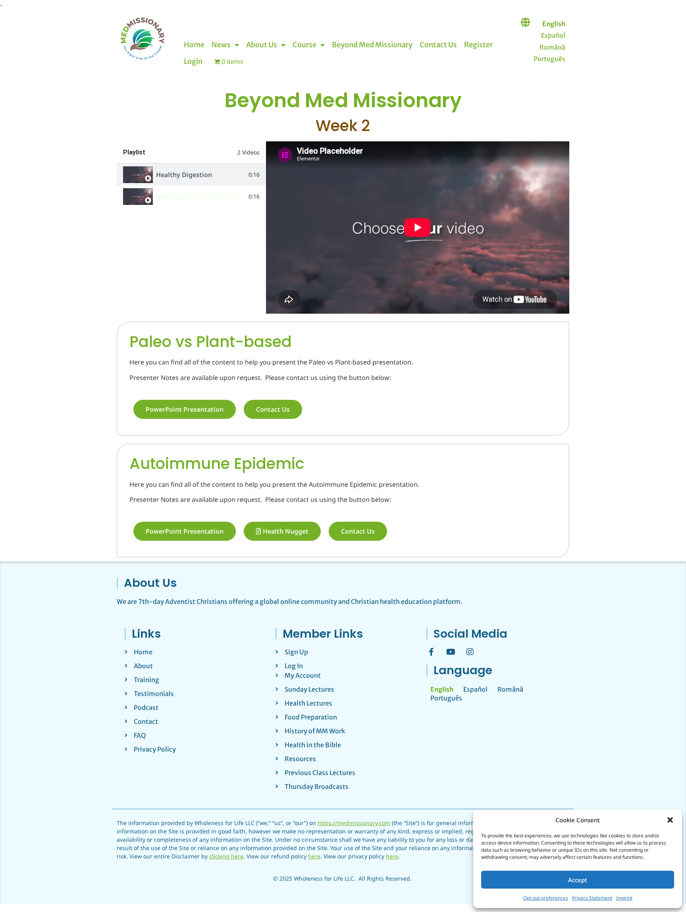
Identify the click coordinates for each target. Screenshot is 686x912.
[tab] (191, 174)
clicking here (226, 856)
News (221, 44)
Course (304, 44)
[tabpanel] (417, 227)
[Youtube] (450, 652)
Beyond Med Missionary (372, 44)
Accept (577, 880)
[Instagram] (470, 652)
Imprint (624, 898)
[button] (670, 820)
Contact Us (438, 44)
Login (193, 61)
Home (194, 44)
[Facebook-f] (431, 652)
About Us (261, 44)
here (314, 856)
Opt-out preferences (545, 898)
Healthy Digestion (184, 174)
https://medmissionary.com (354, 823)
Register (478, 44)
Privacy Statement (592, 898)
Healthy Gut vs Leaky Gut (195, 196)
